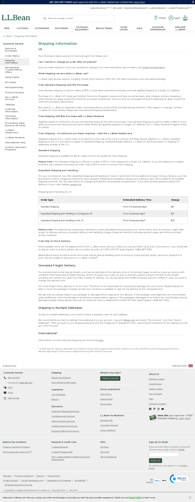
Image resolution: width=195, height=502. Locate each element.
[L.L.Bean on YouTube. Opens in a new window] (162, 409)
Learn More (184, 418)
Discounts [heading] (57, 406)
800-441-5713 (14, 377)
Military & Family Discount (63, 421)
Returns (55, 399)
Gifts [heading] (102, 442)
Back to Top (10, 365)
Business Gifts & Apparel (135, 8)
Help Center (13, 398)
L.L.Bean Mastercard (62, 452)
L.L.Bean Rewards (157, 8)
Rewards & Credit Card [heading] (64, 442)
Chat (10, 387)
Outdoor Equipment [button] (82, 28)
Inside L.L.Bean (156, 389)
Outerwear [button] (42, 28)
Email (10, 392)
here (100, 340)
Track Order (110, 378)
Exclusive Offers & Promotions (65, 431)
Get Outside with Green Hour (17, 452)
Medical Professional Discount (65, 411)
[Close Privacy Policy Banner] (190, 497)
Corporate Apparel (109, 425)
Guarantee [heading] (57, 389)
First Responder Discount (63, 416)
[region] (97, 2)
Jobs (151, 399)
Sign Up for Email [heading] (158, 442)
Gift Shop (104, 447)
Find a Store (105, 394)
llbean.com (129, 320)
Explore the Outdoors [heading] (14, 442)
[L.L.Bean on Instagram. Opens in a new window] (158, 409)
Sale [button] (139, 28)
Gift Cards (117, 8)
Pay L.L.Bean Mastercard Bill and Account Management (71, 458)
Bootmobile (105, 404)
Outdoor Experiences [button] (158, 28)
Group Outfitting (107, 430)
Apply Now (139, 2)
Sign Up (155, 460)
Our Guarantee (58, 394)
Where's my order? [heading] (110, 372)
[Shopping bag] (186, 17)
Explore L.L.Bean (156, 379)
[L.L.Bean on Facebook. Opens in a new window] (150, 409)
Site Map (7, 476)
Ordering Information (153, 67)
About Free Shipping (61, 377)
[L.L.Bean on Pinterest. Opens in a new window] (154, 409)
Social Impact (155, 384)
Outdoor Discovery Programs (16, 447)
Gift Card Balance (108, 457)
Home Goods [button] (124, 28)
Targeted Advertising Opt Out (18, 485)
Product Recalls (10, 480)
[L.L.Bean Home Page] (17, 18)
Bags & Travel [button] (104, 28)
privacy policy (135, 497)
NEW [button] (7, 28)
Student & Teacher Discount (65, 426)
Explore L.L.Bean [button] (180, 28)
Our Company (155, 394)
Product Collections (24, 476)
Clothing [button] (22, 28)
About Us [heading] (154, 374)
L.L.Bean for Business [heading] (112, 415)
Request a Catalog (157, 404)
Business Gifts (106, 420)
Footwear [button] (61, 28)
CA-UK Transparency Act (32, 480)
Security (40, 476)
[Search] (45, 18)
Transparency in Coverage (59, 480)
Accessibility (80, 480)
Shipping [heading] (56, 372)
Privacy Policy (54, 476)
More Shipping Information (64, 382)
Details (181, 449)
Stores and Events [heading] (110, 389)
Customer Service (98, 8)
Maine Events (106, 399)
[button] (180, 478)
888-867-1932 (26, 383)
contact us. (76, 184)
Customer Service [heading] (13, 372)
